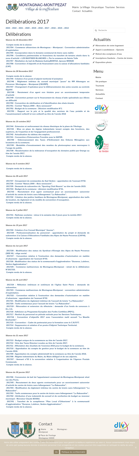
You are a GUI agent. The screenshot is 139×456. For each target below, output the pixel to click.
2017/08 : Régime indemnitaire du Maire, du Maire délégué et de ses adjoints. (41, 356)
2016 (53, 28)
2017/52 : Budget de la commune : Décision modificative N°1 (34, 108)
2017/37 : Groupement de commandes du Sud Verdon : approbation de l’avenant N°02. (46, 181)
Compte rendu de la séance (19, 45)
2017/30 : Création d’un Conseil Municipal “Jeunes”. (30, 230)
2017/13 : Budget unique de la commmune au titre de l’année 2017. (37, 340)
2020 (27, 28)
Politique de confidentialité (73, 452)
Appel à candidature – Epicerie (110, 50)
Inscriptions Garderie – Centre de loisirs (114, 58)
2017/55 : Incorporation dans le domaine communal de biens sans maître (40, 53)
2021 (21, 28)
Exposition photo (104, 62)
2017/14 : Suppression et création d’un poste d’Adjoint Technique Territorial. (41, 325)
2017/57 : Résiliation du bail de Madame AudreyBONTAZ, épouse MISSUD (40, 61)
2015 (60, 28)
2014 (66, 28)
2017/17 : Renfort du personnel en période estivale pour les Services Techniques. (44, 314)
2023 (8, 28)
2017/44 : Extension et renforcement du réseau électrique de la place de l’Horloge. (44, 126)
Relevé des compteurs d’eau (109, 54)
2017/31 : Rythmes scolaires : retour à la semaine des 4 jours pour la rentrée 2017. (44, 215)
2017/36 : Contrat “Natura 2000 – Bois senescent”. (29, 184)
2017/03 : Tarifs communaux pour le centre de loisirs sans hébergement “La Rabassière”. (47, 393)
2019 (34, 28)
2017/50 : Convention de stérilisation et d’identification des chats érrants (40, 103)
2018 (40, 28)
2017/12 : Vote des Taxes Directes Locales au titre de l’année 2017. (37, 343)
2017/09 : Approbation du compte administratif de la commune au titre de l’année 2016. (46, 354)
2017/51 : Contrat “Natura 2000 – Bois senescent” (29, 106)
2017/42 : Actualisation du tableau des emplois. (28, 134)
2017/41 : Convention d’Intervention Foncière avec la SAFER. (34, 137)
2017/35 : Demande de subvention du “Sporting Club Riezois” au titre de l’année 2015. (46, 186)
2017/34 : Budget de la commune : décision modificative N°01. (35, 189)
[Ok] (135, 447)
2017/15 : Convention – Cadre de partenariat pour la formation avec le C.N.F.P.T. (42, 322)
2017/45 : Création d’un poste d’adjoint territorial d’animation (34, 79)
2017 (47, 28)
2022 (14, 28)
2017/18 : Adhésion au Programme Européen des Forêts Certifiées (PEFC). (40, 312)
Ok (56, 452)
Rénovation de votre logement (110, 45)
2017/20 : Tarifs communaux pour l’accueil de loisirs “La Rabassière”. (38, 304)
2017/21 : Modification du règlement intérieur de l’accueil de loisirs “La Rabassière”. (45, 301)
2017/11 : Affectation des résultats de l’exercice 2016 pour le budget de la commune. (45, 346)
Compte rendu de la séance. (19, 156)
